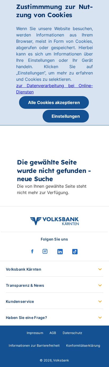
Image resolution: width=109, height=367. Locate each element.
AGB (52, 333)
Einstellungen (66, 116)
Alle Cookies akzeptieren (54, 102)
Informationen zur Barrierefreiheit (34, 345)
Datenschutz (73, 333)
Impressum (35, 333)
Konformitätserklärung (83, 345)
